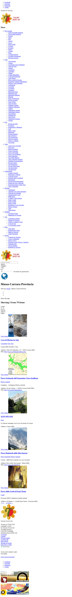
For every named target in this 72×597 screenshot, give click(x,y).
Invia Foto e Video (6, 545)
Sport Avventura (13, 139)
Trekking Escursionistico (15, 161)
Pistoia (10, 49)
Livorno (10, 46)
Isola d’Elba (11, 44)
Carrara (10, 51)
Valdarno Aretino (13, 105)
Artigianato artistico (14, 218)
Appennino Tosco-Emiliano (16, 65)
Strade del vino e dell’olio (15, 183)
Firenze (10, 36)
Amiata (10, 63)
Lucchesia (11, 88)
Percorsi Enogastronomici (15, 181)
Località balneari (13, 54)
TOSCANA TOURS (14, 146)
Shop (6, 227)
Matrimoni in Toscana (14, 215)
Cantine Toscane (13, 173)
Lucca (10, 43)
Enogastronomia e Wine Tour (17, 185)
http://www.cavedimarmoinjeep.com (15, 352)
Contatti (3, 536)
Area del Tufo (12, 66)
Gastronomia (8, 171)
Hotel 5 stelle (12, 200)
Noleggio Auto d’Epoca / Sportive (18, 242)
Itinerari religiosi (13, 149)
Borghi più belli (13, 124)
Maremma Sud (12, 93)
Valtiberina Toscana (14, 119)
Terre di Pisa (12, 102)
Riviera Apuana (13, 100)
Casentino (11, 71)
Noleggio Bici (12, 244)
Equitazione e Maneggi (15, 127)
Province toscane (13, 58)
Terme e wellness (13, 141)
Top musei (11, 142)
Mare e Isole (12, 130)
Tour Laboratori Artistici (15, 159)
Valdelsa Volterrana (14, 107)
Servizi (6, 235)
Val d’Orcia (11, 117)
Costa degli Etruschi (14, 76)
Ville (9, 208)
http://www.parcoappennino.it (13, 390)
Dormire (6, 188)
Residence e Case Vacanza (16, 205)
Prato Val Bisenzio (13, 98)
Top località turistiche (14, 34)
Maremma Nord (13, 92)
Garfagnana (11, 85)
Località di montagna (14, 56)
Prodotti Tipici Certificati (15, 178)
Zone (6, 59)
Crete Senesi (12, 78)
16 (7, 503)
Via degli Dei (12, 169)
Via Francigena (12, 164)
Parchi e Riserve (13, 134)
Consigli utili (4, 539)
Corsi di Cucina (13, 176)
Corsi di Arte (12, 223)
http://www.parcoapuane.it (12, 465)
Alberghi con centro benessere (17, 191)
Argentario (11, 70)
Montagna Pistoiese (14, 95)
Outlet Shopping (13, 234)
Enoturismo (11, 180)
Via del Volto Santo (14, 166)
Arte (5, 217)
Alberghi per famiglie (14, 193)
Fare (5, 122)
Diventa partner (5, 538)
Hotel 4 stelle (12, 202)
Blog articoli (4, 541)
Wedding (7, 212)
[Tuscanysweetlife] (10, 24)
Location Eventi (13, 213)
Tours (6, 144)
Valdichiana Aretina (14, 110)
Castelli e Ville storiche (15, 198)
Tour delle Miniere (13, 158)
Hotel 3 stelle (12, 203)
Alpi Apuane (12, 61)
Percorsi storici (12, 163)
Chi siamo (4, 534)
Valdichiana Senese (14, 112)
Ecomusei (11, 125)
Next (10, 503)
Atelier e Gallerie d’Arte (15, 222)
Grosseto (11, 48)
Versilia (10, 120)
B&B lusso (11, 196)
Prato (9, 53)
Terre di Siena (12, 103)
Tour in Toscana (13, 151)
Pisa (9, 39)
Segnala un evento (6, 543)
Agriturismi (11, 190)
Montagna (11, 132)
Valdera (10, 109)
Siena (10, 38)
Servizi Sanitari (12, 245)
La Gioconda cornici (14, 225)
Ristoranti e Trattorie (14, 174)
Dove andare (8, 31)
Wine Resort (12, 210)
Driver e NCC (12, 240)
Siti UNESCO (12, 136)
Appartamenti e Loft (14, 195)
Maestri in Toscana (13, 220)
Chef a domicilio (13, 186)
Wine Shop (11, 229)
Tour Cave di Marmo (14, 154)
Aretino (10, 68)
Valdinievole (12, 115)
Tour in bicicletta (13, 152)
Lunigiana (11, 90)
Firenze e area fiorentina (15, 83)
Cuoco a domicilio (13, 239)
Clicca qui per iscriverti (7, 557)
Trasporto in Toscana (14, 237)
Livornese (11, 87)
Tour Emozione (12, 156)
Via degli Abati (12, 168)
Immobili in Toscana (14, 247)
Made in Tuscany (13, 232)
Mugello (10, 97)
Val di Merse (12, 114)
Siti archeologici (13, 137)
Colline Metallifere (13, 75)
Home (8, 288)
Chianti (10, 73)
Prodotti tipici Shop (14, 230)
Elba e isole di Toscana (15, 80)
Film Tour (11, 147)
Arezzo (10, 41)
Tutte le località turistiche (15, 32)
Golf (9, 129)
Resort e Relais (12, 207)
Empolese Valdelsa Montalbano (17, 81)
